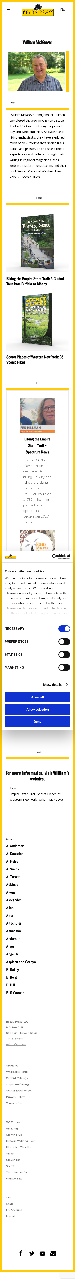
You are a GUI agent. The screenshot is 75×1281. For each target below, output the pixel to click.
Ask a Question (16, 1044)
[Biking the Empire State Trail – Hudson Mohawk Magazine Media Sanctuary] (37, 547)
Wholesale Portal (17, 1071)
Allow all (37, 697)
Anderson (13, 938)
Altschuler (13, 923)
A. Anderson (15, 845)
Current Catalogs (17, 1078)
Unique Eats (14, 1178)
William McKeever (51, 799)
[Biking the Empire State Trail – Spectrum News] (37, 415)
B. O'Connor (15, 992)
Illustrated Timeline (19, 1147)
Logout (10, 1216)
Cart (8, 1197)
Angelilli (12, 954)
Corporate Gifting (17, 1084)
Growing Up (14, 1134)
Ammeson (13, 930)
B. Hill (10, 984)
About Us (12, 1065)
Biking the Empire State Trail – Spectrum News (37, 445)
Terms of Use (14, 1103)
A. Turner (13, 876)
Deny (37, 721)
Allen (10, 907)
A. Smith (12, 868)
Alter (9, 915)
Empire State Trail (22, 794)
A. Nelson (13, 861)
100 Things (13, 1122)
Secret (10, 1166)
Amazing (12, 1128)
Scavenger (13, 1159)
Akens (10, 892)
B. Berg (11, 977)
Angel (10, 946)
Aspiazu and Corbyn (21, 961)
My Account (14, 1209)
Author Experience (18, 1090)
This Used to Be (16, 1172)
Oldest (10, 1153)
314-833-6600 (14, 1038)
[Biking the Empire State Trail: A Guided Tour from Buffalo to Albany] (37, 241)
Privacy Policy (15, 1096)
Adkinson (13, 884)
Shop (9, 1203)
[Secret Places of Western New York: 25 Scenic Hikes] (37, 320)
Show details (52, 684)
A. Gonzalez (14, 853)
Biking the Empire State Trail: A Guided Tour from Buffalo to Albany (35, 281)
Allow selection (37, 709)
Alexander (13, 899)
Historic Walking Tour (20, 1141)
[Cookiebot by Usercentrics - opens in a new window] (53, 556)
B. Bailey (12, 969)
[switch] (64, 641)
